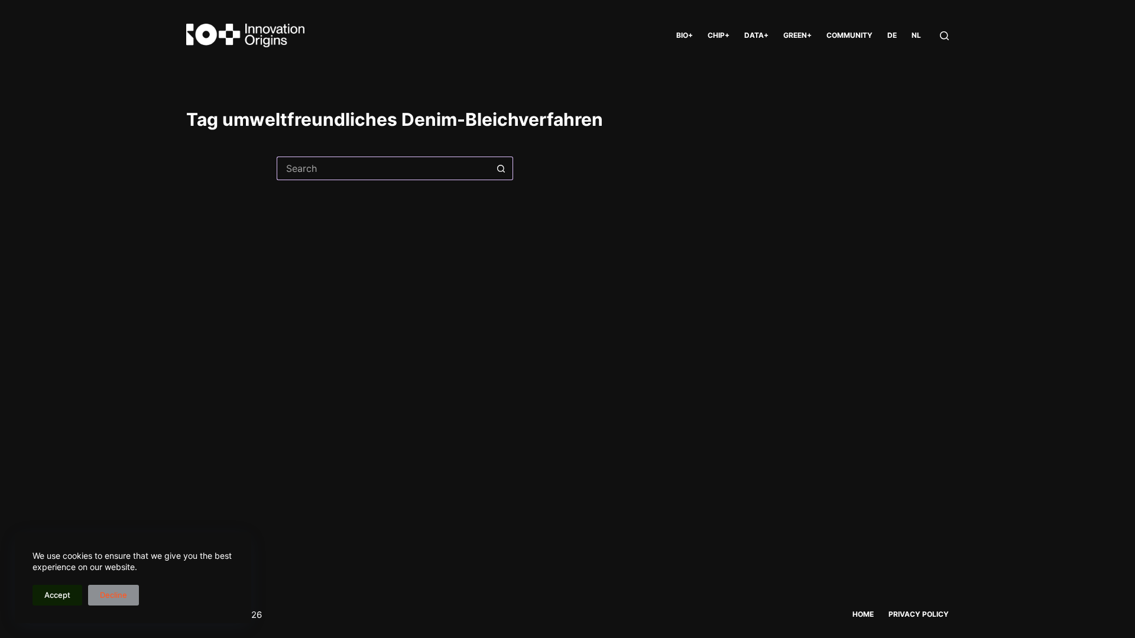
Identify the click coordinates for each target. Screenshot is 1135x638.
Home (863, 614)
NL (916, 35)
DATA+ (756, 35)
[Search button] (501, 168)
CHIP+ (718, 35)
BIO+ (684, 35)
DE (892, 35)
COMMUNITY (849, 35)
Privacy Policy (918, 614)
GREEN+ (797, 35)
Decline (113, 595)
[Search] (944, 35)
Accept (57, 595)
